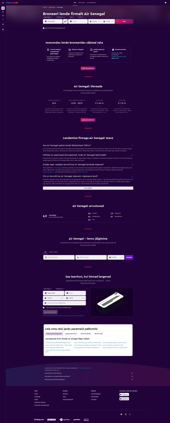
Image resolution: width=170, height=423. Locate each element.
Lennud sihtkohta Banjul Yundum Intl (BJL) (114, 342)
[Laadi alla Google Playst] (124, 394)
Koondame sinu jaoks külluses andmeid (57, 376)
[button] (3, 3)
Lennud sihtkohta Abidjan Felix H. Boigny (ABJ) (58, 345)
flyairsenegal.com (48, 172)
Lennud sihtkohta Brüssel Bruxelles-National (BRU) (57, 351)
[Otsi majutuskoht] (3, 12)
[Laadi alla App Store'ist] (124, 398)
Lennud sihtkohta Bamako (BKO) (54, 347)
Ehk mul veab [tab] (99, 333)
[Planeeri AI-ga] (3, 19)
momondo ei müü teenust (53, 373)
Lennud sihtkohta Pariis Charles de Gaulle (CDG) (87, 342)
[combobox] (48, 17)
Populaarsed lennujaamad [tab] (54, 333)
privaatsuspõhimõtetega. (78, 315)
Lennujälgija (57, 167)
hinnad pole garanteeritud (84, 368)
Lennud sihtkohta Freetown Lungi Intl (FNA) (115, 347)
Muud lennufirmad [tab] (85, 333)
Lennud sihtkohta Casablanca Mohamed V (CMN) (87, 345)
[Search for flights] (3, 8)
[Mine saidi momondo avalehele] (12, 3)
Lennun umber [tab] (53, 252)
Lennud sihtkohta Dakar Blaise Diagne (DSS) (57, 342)
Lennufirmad (52, 7)
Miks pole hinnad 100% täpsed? (55, 379)
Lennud (45, 7)
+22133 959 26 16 (82, 172)
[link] (88, 68)
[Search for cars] (3, 15)
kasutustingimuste (66, 315)
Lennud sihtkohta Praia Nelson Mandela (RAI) (86, 347)
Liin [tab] (45, 252)
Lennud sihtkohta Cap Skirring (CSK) (113, 345)
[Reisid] (3, 24)
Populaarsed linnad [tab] (71, 333)
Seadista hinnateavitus (118, 56)
